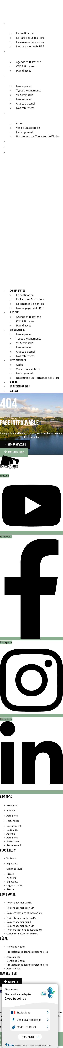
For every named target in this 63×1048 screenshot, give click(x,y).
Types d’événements (28, 91)
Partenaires (12, 821)
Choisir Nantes (15, 23)
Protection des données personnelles (27, 952)
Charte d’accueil (25, 104)
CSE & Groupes (25, 66)
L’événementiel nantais (30, 42)
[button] (31, 219)
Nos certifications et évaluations (24, 913)
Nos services (23, 99)
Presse (10, 874)
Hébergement (24, 132)
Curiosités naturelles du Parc (22, 918)
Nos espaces (23, 86)
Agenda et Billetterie (28, 62)
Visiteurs (12, 51)
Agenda (10, 141)
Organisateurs (15, 75)
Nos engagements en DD (20, 908)
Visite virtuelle (24, 95)
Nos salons (12, 805)
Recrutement (13, 826)
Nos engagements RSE (30, 47)
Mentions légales (16, 946)
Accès (19, 123)
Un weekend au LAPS (18, 147)
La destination (25, 33)
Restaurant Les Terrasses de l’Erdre (37, 137)
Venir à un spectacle (28, 128)
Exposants (12, 863)
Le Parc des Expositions (30, 38)
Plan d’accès (23, 71)
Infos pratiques (16, 113)
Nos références (25, 108)
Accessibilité (13, 957)
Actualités (12, 815)
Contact (11, 152)
